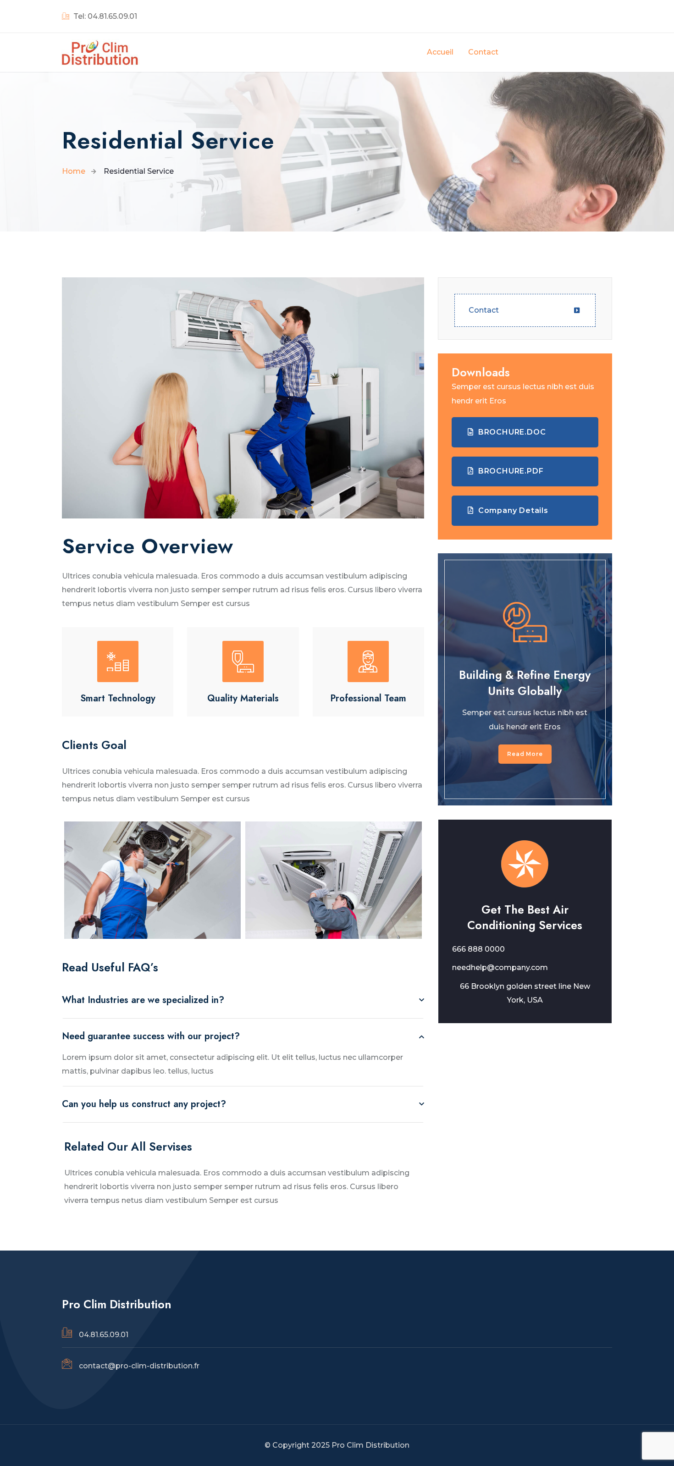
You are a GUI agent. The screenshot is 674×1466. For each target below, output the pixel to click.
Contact (484, 310)
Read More (524, 753)
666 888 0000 (478, 949)
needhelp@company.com (500, 967)
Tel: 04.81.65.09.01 (104, 16)
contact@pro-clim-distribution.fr (139, 1365)
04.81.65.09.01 (103, 1334)
